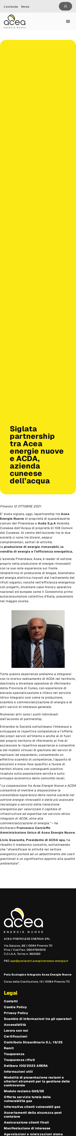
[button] (68, 21)
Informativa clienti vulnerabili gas (32, 1107)
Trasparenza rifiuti (19, 1060)
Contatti (11, 1001)
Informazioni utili (18, 1072)
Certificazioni (15, 1036)
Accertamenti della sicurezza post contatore (33, 1115)
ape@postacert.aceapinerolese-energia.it (39, 961)
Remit (9, 1048)
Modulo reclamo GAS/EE (24, 1091)
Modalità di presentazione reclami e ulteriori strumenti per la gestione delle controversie (37, 1081)
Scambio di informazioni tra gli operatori (38, 1019)
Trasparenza (14, 1054)
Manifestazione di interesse (27, 1128)
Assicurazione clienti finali (26, 1122)
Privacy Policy (16, 1013)
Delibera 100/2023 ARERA (26, 1066)
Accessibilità (15, 1025)
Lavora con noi (16, 1031)
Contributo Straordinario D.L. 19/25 (33, 1042)
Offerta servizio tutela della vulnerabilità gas (27, 1099)
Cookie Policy (15, 1007)
